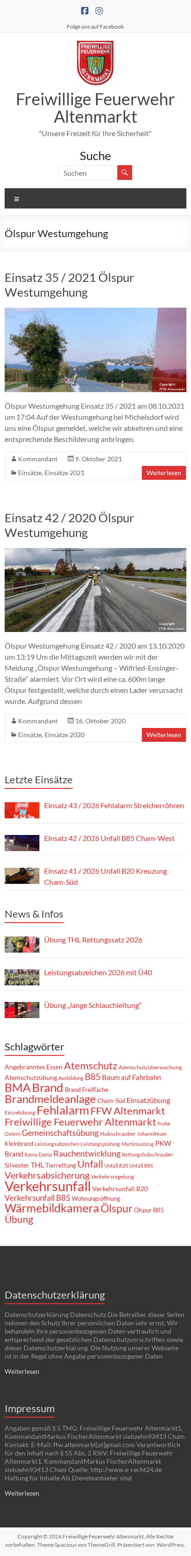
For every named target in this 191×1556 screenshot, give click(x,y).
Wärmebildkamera (52, 1208)
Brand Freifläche (86, 1089)
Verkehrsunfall (48, 1186)
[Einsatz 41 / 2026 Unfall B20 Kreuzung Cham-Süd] (22, 876)
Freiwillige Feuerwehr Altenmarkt (95, 107)
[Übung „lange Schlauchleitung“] (22, 1010)
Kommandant (37, 459)
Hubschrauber (118, 1133)
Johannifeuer (152, 1134)
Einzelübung (20, 1112)
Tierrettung (60, 1165)
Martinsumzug (137, 1144)
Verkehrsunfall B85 (37, 1198)
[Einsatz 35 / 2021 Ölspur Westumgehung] (95, 312)
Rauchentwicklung (87, 1153)
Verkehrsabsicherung (47, 1174)
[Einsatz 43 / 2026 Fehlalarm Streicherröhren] (22, 810)
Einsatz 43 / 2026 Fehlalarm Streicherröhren (114, 805)
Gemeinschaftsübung (60, 1133)
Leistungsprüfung (100, 1144)
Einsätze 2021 (64, 473)
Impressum (30, 1408)
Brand (48, 1087)
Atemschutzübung (31, 1077)
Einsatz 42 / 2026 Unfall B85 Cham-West (109, 838)
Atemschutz (90, 1065)
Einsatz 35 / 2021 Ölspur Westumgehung (69, 284)
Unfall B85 (141, 1165)
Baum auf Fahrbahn (131, 1077)
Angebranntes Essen (34, 1067)
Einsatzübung (148, 1100)
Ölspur (117, 1208)
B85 (93, 1077)
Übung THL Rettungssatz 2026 (93, 939)
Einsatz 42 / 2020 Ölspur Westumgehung (69, 525)
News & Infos (34, 913)
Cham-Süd (111, 1100)
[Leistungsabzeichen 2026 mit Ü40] (22, 977)
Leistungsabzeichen (57, 1144)
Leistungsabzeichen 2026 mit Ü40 (98, 972)
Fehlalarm (63, 1110)
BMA (18, 1087)
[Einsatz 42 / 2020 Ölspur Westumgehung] (95, 552)
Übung (19, 1219)
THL (37, 1164)
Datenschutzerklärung (55, 1294)
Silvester (17, 1165)
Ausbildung (70, 1078)
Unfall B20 (116, 1165)
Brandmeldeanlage (50, 1098)
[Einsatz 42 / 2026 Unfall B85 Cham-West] (22, 843)
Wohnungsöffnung (96, 1198)
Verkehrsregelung (112, 1176)
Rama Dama (38, 1154)
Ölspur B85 (149, 1210)
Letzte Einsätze (39, 779)
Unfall (90, 1164)
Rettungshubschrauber (147, 1154)
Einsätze (30, 473)
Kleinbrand (19, 1143)
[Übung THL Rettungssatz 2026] (22, 944)
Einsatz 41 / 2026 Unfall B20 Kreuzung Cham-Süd (105, 876)
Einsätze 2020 (64, 735)
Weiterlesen (163, 473)
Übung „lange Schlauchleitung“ (93, 1005)
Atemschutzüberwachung (150, 1067)
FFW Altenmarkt (127, 1110)
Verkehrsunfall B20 (120, 1188)
